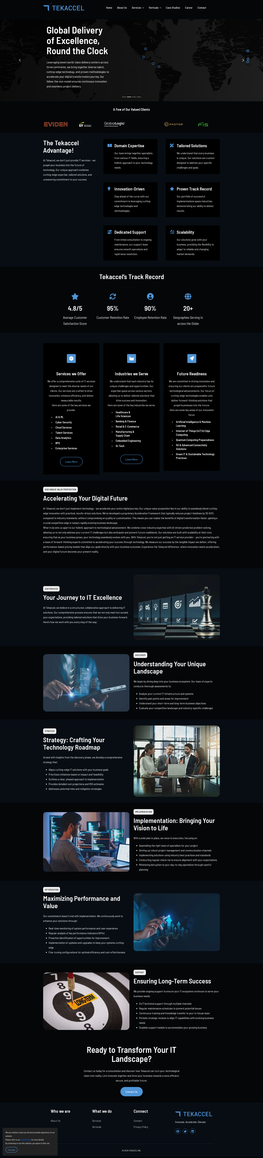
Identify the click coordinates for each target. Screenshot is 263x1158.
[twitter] (185, 1131)
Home (109, 7)
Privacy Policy (141, 1126)
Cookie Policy (26, 1139)
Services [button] (137, 7)
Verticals (96, 1126)
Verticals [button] (154, 7)
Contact (202, 7)
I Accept (11, 1149)
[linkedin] (192, 1131)
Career (189, 7)
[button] (19, 60)
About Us (122, 7)
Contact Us (132, 1091)
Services (96, 1120)
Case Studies (173, 7)
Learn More (71, 461)
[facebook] (178, 1131)
